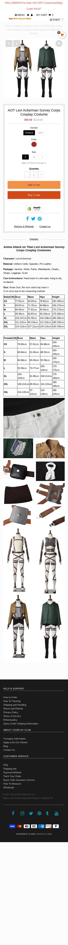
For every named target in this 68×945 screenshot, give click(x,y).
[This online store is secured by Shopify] (34, 211)
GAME (5, 881)
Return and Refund (13, 708)
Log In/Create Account (16, 922)
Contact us (45, 226)
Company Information (14, 738)
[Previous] (9, 43)
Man (40, 133)
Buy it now (34, 195)
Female (29, 133)
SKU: (24, 163)
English (56, 19)
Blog (5, 746)
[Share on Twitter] (33, 219)
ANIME (5, 874)
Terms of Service (12, 716)
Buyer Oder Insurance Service (19, 780)
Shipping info (9, 768)
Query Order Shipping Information (20, 723)
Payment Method (12, 772)
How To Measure (12, 783)
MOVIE (5, 887)
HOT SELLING (9, 867)
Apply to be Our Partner (15, 742)
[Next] (16, 43)
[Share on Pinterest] (40, 219)
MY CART (44, 15)
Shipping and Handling (14, 704)
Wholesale (8, 787)
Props (5, 901)
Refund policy (10, 719)
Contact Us (9, 750)
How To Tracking (12, 701)
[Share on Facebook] (27, 219)
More (4, 915)
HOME (5, 853)
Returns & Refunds (24, 226)
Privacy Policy (10, 712)
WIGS (5, 894)
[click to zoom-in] (59, 43)
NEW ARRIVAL (10, 860)
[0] (62, 35)
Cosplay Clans (44, 834)
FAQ (5, 765)
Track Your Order (12, 776)
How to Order (10, 697)
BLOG (5, 908)
